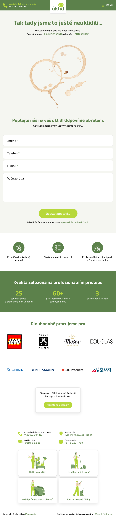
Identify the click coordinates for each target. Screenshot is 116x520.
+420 (18, 6)
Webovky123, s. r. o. (104, 514)
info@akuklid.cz (32, 442)
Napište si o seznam (58, 404)
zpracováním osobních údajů (74, 222)
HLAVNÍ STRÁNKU (52, 34)
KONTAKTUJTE (81, 34)
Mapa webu (31, 514)
